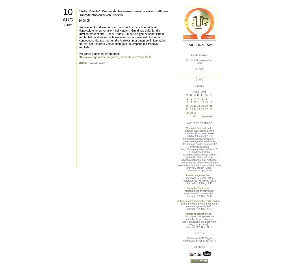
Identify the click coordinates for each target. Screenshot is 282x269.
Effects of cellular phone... (199, 213)
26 (202, 109)
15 (187, 105)
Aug (68, 20)
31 (195, 113)
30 (191, 113)
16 (191, 105)
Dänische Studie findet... (199, 188)
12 (202, 102)
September (207, 116)
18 (198, 105)
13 (206, 102)
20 (206, 105)
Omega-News (199, 45)
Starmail (83, 62)
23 (191, 109)
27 (206, 109)
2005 (67, 25)
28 (211, 109)
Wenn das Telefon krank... (199, 128)
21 (211, 105)
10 (68, 12)
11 (198, 102)
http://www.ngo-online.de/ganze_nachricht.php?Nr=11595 (115, 57)
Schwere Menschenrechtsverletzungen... (199, 201)
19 (202, 105)
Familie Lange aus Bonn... (199, 175)
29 (187, 113)
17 (195, 105)
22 (187, 109)
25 (198, 109)
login (199, 63)
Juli (194, 116)
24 (195, 109)
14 (211, 102)
